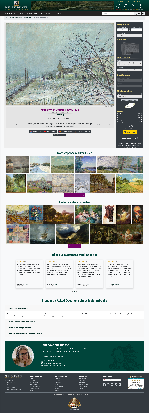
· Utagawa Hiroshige (83, 386)
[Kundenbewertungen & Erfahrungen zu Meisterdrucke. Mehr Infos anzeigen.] (136, 382)
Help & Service (57, 13)
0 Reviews (63, 135)
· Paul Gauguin (82, 382)
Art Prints (10, 13)
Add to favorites (51, 131)
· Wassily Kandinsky (83, 384)
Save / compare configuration (130, 100)
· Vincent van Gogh (83, 378)
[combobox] (129, 35)
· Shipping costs (57, 382)
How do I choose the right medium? (19, 328)
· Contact (32, 378)
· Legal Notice (33, 380)
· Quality (56, 384)
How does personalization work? (18, 308)
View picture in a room (83, 131)
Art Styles (30, 13)
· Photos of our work (58, 386)
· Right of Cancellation (35, 386)
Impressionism (19, 17)
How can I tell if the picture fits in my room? (22, 322)
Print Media (47, 13)
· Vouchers (56, 388)
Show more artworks (74, 246)
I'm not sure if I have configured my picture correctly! (25, 334)
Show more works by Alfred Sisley (74, 195)
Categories (22, 13)
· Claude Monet (82, 380)
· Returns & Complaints (35, 388)
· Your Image (57, 378)
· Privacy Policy (33, 384)
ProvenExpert (23, 284)
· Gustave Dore (82, 388)
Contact (65, 13)
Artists (16, 13)
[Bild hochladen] (143, 13)
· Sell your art (57, 380)
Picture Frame (38, 13)
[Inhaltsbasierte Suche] (139, 13)
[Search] (136, 13)
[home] (5, 13)
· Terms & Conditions (34, 382)
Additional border (121, 33)
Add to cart (130, 132)
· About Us (32, 390)
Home (6, 17)
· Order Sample (57, 390)
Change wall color (66, 131)
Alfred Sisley (28, 17)
